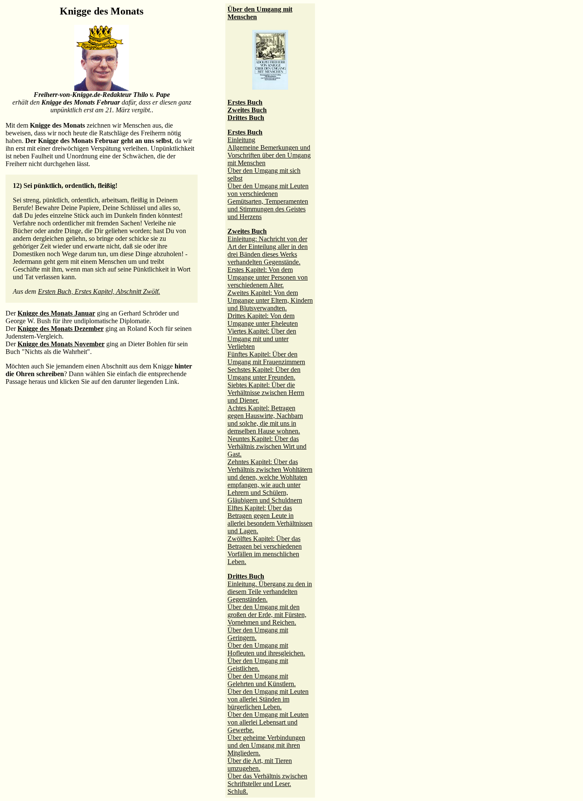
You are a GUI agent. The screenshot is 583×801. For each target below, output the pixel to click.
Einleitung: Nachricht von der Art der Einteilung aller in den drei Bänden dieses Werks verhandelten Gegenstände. (267, 250)
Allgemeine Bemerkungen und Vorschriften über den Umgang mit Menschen (269, 155)
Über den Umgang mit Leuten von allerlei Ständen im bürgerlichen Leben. (268, 699)
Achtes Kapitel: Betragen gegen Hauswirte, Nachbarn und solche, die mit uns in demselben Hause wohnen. (265, 419)
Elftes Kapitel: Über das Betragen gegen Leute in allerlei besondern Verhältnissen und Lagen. (269, 519)
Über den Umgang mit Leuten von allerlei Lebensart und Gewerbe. (268, 722)
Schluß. (237, 791)
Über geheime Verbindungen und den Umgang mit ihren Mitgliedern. (266, 745)
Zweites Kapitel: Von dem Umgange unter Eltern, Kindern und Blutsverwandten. (270, 300)
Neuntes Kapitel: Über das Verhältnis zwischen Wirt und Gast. (266, 446)
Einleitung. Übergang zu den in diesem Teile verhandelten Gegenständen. (269, 591)
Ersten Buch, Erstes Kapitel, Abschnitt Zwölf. (99, 291)
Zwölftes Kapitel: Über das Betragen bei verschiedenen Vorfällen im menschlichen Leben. (264, 550)
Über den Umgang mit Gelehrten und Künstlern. (261, 679)
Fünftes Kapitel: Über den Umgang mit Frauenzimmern (266, 358)
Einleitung (241, 139)
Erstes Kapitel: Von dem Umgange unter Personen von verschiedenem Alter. (267, 277)
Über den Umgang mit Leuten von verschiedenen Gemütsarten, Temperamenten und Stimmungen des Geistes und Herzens (268, 201)
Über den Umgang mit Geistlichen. (257, 664)
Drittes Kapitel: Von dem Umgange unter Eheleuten (262, 319)
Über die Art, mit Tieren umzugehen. (259, 764)
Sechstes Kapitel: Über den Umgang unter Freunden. (263, 373)
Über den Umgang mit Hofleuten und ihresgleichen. (266, 649)
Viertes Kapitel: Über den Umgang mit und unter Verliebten (261, 338)
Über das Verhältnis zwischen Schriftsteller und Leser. (267, 779)
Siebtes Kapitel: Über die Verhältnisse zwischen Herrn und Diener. (265, 392)
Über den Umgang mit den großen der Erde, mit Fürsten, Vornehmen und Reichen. (266, 614)
